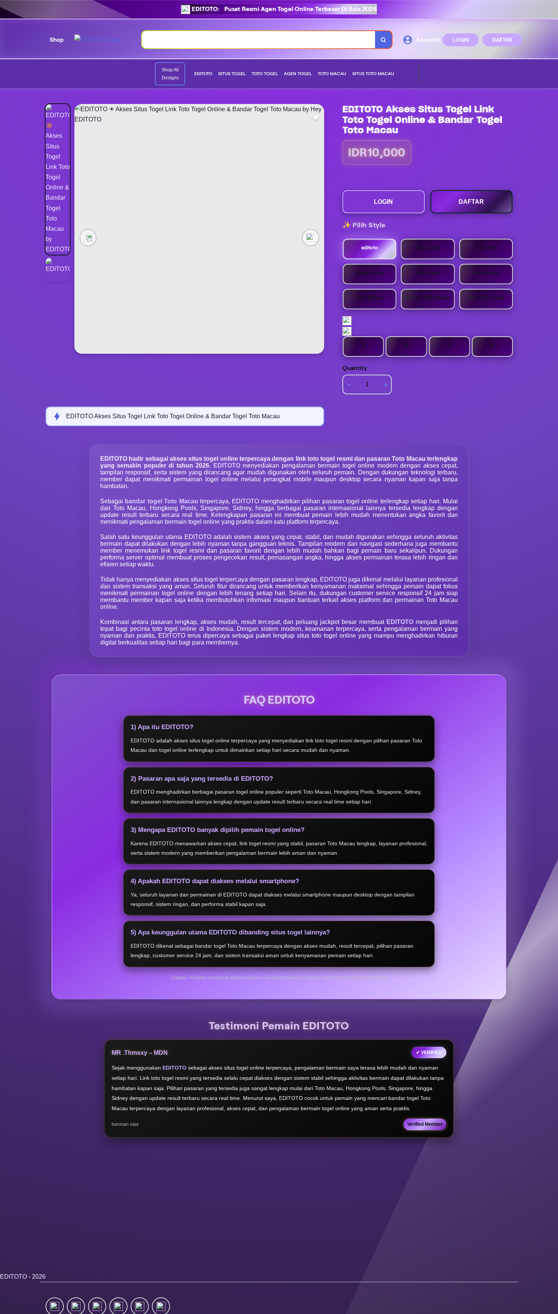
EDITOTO (228, 465)
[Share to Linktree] (97, 1306)
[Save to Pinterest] (118, 1306)
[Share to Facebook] (76, 1306)
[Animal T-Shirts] (400, 74)
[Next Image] (310, 237)
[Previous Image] (88, 237)
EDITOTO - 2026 (23, 1276)
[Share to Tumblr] (161, 1306)
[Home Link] (98, 40)
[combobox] (258, 39)
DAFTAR (502, 40)
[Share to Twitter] (55, 1306)
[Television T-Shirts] (406, 74)
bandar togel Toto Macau (162, 501)
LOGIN (460, 40)
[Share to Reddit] (140, 1306)
